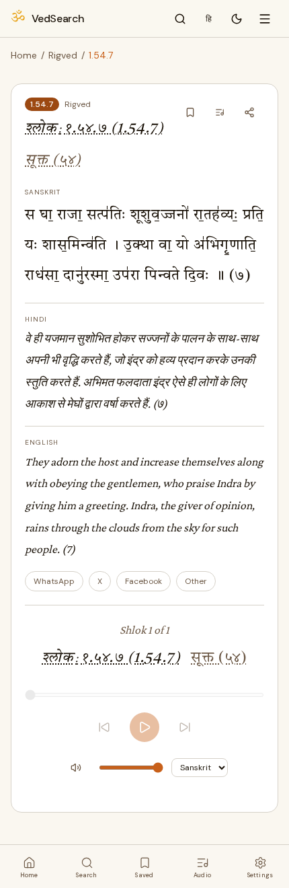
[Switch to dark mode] (236, 18)
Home (24, 55)
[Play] (144, 727)
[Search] (180, 18)
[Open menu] (264, 18)
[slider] (144, 695)
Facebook (143, 581)
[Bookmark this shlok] (190, 112)
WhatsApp (54, 581)
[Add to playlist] (220, 112)
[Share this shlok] (249, 112)
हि (209, 18)
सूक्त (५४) (53, 160)
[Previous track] (104, 727)
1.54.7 (42, 104)
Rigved (62, 55)
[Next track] (185, 727)
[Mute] (76, 767)
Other (196, 581)
